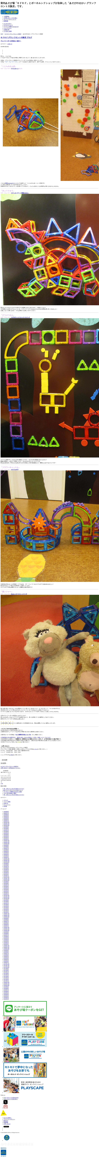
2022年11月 (6, 878)
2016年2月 (6, 997)
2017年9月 (6, 968)
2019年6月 (6, 936)
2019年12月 (6, 927)
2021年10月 (6, 898)
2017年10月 (6, 967)
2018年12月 (6, 945)
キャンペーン (6, 804)
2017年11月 (6, 965)
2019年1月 (6, 944)
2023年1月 (6, 875)
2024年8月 (6, 846)
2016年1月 (6, 999)
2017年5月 (6, 974)
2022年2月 (6, 892)
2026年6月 (6, 814)
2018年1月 (6, 962)
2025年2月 (6, 837)
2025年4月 (6, 834)
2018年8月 (6, 951)
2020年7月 (6, 921)
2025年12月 (6, 822)
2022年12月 (6, 877)
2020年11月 (6, 915)
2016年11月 (6, 983)
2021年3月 (6, 909)
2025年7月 (6, 830)
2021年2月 (6, 910)
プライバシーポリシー (9, 1119)
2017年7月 (6, 971)
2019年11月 (6, 929)
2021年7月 (6, 903)
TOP (2, 34)
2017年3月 (6, 977)
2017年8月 (6, 970)
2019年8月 (6, 933)
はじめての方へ (7, 23)
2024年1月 (6, 857)
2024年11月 (6, 842)
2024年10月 (6, 843)
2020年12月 (6, 913)
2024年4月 (6, 852)
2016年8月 (6, 988)
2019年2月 (6, 942)
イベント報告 (6, 801)
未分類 (5, 806)
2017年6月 (6, 973)
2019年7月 (6, 935)
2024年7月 (6, 848)
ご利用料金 (6, 16)
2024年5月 (6, 851)
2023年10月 (6, 862)
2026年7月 (6, 813)
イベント (5, 800)
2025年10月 (6, 825)
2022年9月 (6, 881)
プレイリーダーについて (9, 19)
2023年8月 (6, 865)
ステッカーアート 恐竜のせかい (20, 193)
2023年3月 (6, 872)
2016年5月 (6, 993)
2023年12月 (6, 858)
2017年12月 (6, 964)
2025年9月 (6, 826)
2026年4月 (6, 817)
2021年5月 (6, 906)
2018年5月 (6, 956)
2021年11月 (6, 897)
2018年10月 (6, 948)
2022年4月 (6, 889)
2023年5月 (6, 869)
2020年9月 (6, 918)
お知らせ (10, 44)
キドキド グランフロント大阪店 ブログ (16, 37)
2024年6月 (6, 849)
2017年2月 (6, 979)
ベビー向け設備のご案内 (9, 793)
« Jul (2, 783)
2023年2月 (6, 874)
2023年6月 (6, 868)
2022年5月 (6, 887)
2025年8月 (6, 828)
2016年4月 (6, 994)
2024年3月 (6, 854)
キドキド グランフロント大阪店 (13, 34)
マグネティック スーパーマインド (20, 317)
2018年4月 (6, 958)
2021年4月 (6, 907)
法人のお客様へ (7, 1117)
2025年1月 (6, 839)
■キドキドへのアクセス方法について (13, 790)
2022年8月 (6, 883)
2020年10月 (6, 916)
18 (2, 778)
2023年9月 (6, 863)
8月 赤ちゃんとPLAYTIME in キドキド (13, 794)
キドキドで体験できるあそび (11, 26)
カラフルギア (15, 469)
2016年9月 (6, 986)
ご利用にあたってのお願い (10, 18)
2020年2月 (6, 924)
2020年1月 (6, 926)
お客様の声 (6, 29)
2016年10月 (6, 985)
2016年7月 (6, 990)
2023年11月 (6, 860)
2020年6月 (6, 922)
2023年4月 (6, 871)
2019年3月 (6, 941)
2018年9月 (6, 950)
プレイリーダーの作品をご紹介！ (11, 41)
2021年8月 (6, 901)
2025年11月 (6, 823)
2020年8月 (6, 919)
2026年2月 (6, 819)
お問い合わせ (6, 1124)
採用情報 (5, 21)
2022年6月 (6, 886)
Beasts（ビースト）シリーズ (19, 594)
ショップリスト (7, 28)
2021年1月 (6, 912)
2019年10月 (6, 930)
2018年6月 (6, 954)
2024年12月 (6, 840)
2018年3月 (6, 959)
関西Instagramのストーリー (12, 183)
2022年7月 (6, 884)
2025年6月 (6, 831)
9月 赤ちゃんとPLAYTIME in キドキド (13, 788)
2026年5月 (6, 816)
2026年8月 (6, 811)
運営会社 (5, 1121)
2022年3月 (6, 890)
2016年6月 (6, 991)
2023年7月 (6, 866)
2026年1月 (6, 820)
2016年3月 (6, 996)
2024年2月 (6, 855)
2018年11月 (6, 947)
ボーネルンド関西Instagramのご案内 (12, 791)
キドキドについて (8, 25)
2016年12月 (6, 982)
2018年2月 (6, 961)
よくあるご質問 (7, 31)
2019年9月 (6, 932)
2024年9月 (6, 845)
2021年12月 (6, 895)
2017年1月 (6, 980)
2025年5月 (6, 833)
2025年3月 (6, 836)
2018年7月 (6, 953)
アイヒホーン (15, 68)
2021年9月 (6, 900)
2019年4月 (6, 939)
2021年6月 (6, 904)
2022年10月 (6, 880)
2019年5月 (6, 938)
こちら (19, 742)
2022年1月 (6, 894)
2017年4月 (6, 976)
